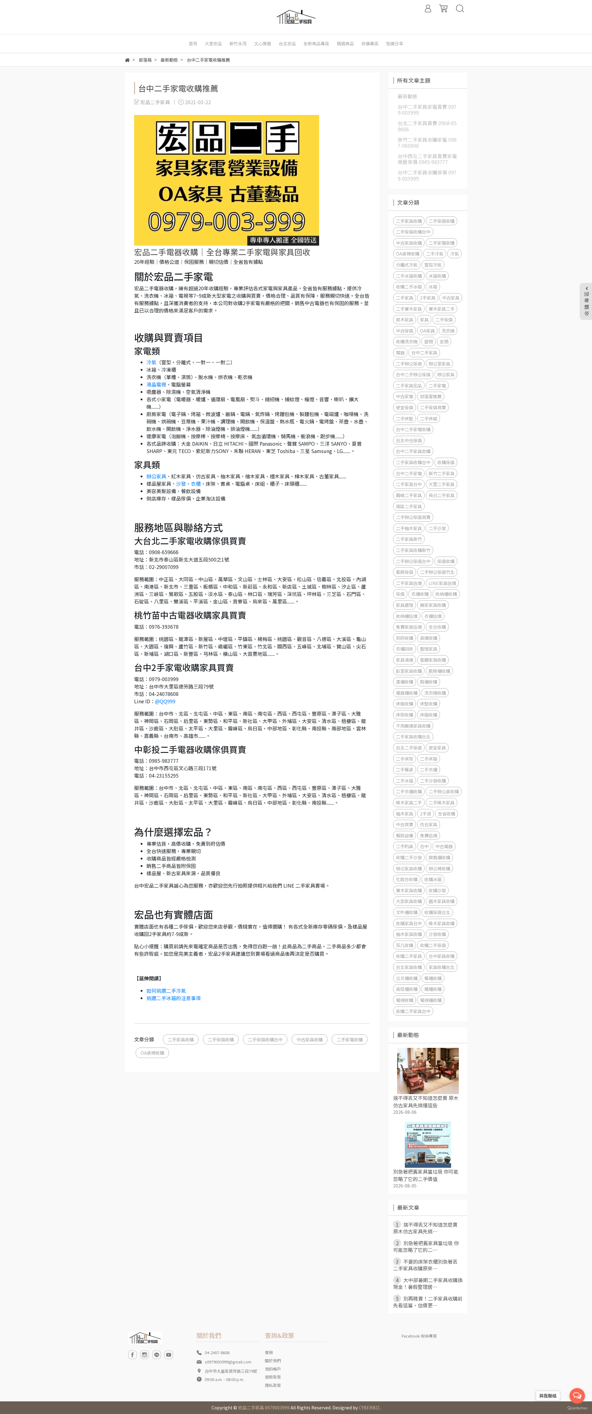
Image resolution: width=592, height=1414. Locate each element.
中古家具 (450, 297)
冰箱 (433, 286)
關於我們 (273, 1360)
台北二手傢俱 (409, 747)
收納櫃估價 (406, 616)
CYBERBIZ (369, 1407)
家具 (424, 319)
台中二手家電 (409, 473)
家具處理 (404, 605)
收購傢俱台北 (437, 912)
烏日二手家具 (441, 495)
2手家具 (427, 297)
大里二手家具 (441, 484)
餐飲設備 (404, 835)
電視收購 (404, 1000)
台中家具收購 (441, 956)
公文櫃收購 (406, 978)
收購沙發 (437, 890)
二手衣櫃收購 (409, 791)
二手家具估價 (409, 583)
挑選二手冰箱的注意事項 (173, 998)
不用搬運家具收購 (413, 725)
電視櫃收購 (431, 1000)
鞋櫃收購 (428, 681)
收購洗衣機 (406, 341)
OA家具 (427, 330)
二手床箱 (428, 758)
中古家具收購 (310, 1039)
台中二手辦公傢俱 (413, 374)
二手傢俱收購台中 (265, 1039)
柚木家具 (404, 813)
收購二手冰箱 (409, 286)
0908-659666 (164, 552)
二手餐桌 (404, 769)
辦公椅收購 (439, 868)
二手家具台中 (409, 484)
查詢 (269, 1352)
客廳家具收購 (433, 659)
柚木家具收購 (409, 934)
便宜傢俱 (404, 407)
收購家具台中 (409, 923)
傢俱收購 (445, 561)
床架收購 (404, 714)
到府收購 (404, 638)
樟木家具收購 (441, 923)
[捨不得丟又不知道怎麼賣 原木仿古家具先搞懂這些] (427, 1071)
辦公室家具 (439, 363)
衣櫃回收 (404, 648)
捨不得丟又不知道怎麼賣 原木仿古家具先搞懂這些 (425, 1101)
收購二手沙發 (409, 857)
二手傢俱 (444, 319)
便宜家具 (437, 747)
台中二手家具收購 (413, 451)
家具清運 (404, 659)
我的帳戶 (273, 1369)
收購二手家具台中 (413, 1011)
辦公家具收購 (409, 868)
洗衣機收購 (435, 692)
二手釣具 (404, 846)
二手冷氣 (434, 253)
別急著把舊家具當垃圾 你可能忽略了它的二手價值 (425, 1175)
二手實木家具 (409, 308)
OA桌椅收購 (152, 1052)
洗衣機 (448, 330)
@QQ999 (165, 701)
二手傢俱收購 (221, 1039)
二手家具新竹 (409, 539)
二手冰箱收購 (409, 275)
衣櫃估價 (433, 616)
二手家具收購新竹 (413, 550)
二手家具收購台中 (413, 462)
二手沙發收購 (433, 780)
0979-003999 (164, 679)
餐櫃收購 (433, 978)
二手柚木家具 (409, 528)
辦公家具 (156, 476)
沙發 (181, 483)
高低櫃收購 (406, 989)
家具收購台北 (441, 967)
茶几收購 (404, 945)
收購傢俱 (445, 462)
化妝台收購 (406, 879)
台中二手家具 (424, 352)
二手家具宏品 (409, 385)
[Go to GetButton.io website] (577, 1408)
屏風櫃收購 (439, 857)
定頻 (444, 341)
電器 (400, 352)
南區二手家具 (409, 506)
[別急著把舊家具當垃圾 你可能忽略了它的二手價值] (427, 1145)
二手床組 (428, 418)
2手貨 (425, 813)
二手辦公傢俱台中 (413, 561)
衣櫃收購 (420, 594)
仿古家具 (428, 824)
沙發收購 (437, 934)
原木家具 (404, 319)
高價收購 (428, 638)
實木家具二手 (441, 308)
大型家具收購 (409, 901)
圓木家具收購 (441, 901)
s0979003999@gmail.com (228, 1362)
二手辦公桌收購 (444, 791)
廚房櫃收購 (439, 671)
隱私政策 (273, 1385)
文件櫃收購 (406, 912)
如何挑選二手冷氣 (166, 990)
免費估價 (428, 835)
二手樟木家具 (441, 802)
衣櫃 (196, 483)
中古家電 (404, 396)
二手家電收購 (350, 1039)
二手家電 (437, 385)
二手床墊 (404, 418)
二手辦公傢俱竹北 (437, 572)
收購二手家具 (409, 956)
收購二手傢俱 (433, 945)
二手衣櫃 (428, 769)
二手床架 (404, 758)
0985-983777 (164, 760)
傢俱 (400, 594)
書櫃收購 (404, 681)
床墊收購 (428, 703)
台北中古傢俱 (409, 440)
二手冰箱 (404, 780)
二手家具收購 (181, 1039)
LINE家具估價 (442, 583)
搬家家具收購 (433, 605)
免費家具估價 (409, 626)
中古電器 (444, 846)
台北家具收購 (409, 967)
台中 (424, 846)
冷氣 (151, 362)
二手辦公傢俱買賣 (413, 517)
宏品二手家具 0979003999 (264, 1407)
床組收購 (404, 703)
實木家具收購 (409, 890)
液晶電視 (156, 384)
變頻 (428, 341)
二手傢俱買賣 (433, 407)
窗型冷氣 (433, 264)
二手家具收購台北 (413, 736)
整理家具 (428, 648)
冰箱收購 (437, 275)
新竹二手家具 (441, 473)
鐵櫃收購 (433, 989)
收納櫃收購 (446, 594)
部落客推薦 (431, 396)
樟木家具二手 (409, 802)
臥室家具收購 (409, 671)
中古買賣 (404, 824)
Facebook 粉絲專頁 (419, 1336)
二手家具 (404, 297)
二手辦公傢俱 (409, 363)
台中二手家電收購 (413, 429)
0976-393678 (164, 626)
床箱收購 (428, 714)
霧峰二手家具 (409, 495)
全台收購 (437, 626)
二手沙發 (437, 528)
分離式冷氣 (406, 264)
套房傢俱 (404, 572)
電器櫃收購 (406, 692)
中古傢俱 (404, 330)
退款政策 (273, 1377)
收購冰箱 (433, 879)
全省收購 (446, 813)
